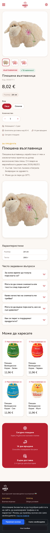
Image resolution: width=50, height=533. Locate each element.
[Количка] (46, 4)
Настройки (25, 528)
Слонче (18, 106)
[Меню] (3, 4)
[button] (25, 274)
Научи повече (23, 515)
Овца (6, 106)
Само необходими (37, 522)
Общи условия (32, 502)
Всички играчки (8, 502)
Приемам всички (13, 522)
